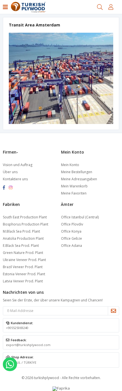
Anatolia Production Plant (23, 238)
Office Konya (71, 231)
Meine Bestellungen (76, 171)
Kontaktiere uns (15, 179)
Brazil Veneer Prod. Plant (23, 266)
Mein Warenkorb (74, 186)
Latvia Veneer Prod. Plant (23, 281)
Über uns (10, 171)
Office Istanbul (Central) (80, 217)
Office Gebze (71, 238)
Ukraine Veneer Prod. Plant (24, 259)
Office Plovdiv (72, 224)
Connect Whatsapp (10, 364)
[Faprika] (61, 388)
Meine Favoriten (74, 193)
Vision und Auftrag (17, 164)
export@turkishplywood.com (28, 345)
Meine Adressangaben (79, 179)
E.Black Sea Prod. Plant (21, 245)
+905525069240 (17, 328)
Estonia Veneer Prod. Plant (24, 274)
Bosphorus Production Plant (25, 224)
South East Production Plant (25, 217)
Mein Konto (70, 164)
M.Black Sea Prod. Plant (21, 231)
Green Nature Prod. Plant (23, 252)
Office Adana (71, 245)
